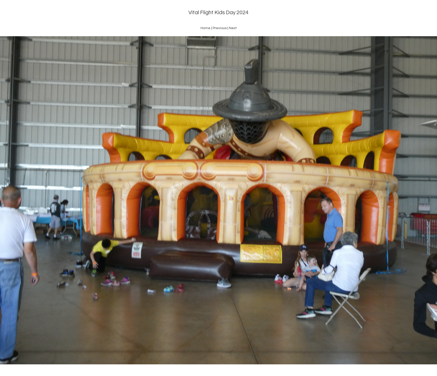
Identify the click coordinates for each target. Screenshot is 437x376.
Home (205, 28)
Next (233, 28)
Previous (220, 28)
